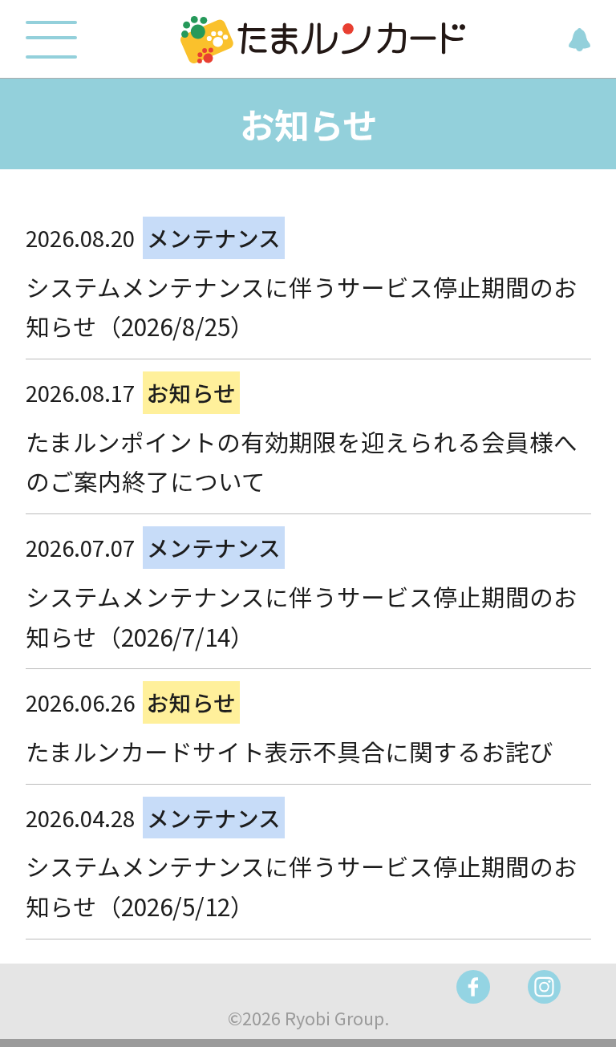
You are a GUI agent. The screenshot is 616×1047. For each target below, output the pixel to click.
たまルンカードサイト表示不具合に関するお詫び (289, 751)
